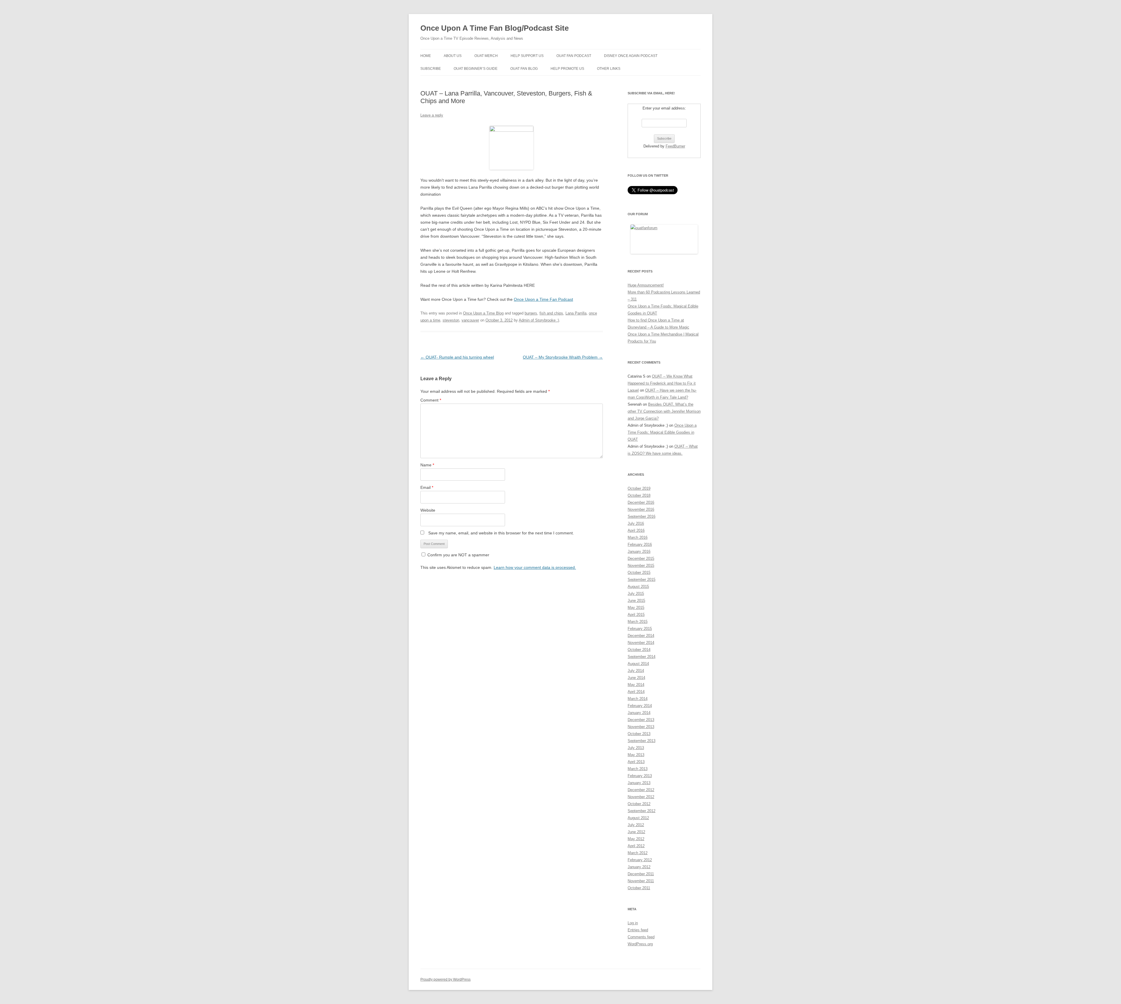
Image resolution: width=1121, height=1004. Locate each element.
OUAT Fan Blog (524, 69)
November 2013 (641, 727)
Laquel (633, 390)
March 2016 (637, 537)
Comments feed (641, 937)
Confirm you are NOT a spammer (457, 555)
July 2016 (636, 523)
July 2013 (636, 748)
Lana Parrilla (575, 313)
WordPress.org (640, 944)
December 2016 (641, 502)
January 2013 (639, 783)
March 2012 (637, 853)
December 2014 (641, 635)
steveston (451, 320)
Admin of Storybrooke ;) (539, 320)
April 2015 (636, 614)
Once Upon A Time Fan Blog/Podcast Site (494, 28)
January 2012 (639, 867)
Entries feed (638, 930)
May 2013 (636, 755)
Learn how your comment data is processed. (535, 567)
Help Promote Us (567, 69)
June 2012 (636, 832)
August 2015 (638, 586)
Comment (430, 400)
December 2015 (641, 558)
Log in (633, 923)
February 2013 (640, 776)
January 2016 (639, 551)
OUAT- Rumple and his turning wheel (457, 357)
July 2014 (636, 670)
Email (426, 487)
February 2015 (640, 628)
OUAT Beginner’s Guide (475, 69)
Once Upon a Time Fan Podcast (543, 299)
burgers (531, 313)
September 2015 (641, 579)
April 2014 (636, 691)
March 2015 (637, 621)
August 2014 (638, 663)
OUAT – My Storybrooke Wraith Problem (563, 357)
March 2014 (637, 698)
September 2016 (641, 516)
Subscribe (430, 69)
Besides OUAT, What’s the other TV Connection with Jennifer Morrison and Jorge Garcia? (664, 411)
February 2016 (640, 544)
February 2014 (640, 706)
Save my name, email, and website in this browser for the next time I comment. (501, 533)
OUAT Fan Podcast (573, 56)
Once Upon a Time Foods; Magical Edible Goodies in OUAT (662, 432)
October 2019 (639, 488)
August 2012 (638, 818)
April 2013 (636, 762)
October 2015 (639, 572)
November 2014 (641, 642)
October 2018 (639, 495)
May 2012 (636, 839)
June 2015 (636, 600)
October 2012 (639, 804)
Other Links (608, 69)
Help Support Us (527, 56)
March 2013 (637, 769)
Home (425, 56)
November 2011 (641, 881)
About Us (453, 56)
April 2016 (636, 530)
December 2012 (641, 790)
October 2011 (639, 888)
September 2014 (641, 656)
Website (427, 510)
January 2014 (639, 713)
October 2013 (639, 734)
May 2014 (636, 684)
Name (427, 465)
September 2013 (641, 741)
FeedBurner (675, 146)
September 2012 (641, 811)
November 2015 (641, 565)
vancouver (470, 320)
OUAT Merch (486, 56)
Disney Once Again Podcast (630, 56)
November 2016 (641, 509)
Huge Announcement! (646, 285)
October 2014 (639, 649)
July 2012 (636, 825)
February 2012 (640, 860)
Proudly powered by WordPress (445, 979)
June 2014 (636, 677)
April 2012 (636, 846)
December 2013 (641, 720)
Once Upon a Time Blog (483, 313)
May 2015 (636, 607)
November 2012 (641, 797)
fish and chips (551, 313)
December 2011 (641, 874)
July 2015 (636, 593)
